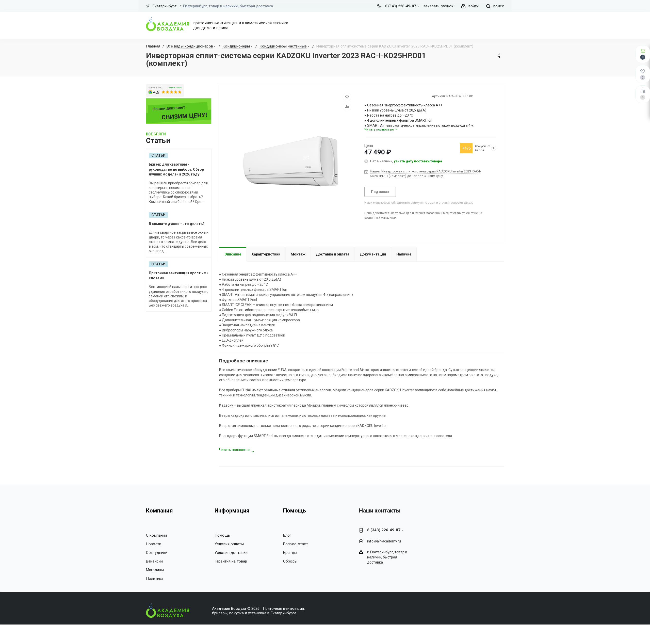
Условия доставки (231, 552)
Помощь (222, 535)
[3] (375, 96)
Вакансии (154, 561)
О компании (156, 535)
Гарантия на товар (231, 561)
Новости (153, 544)
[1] (366, 96)
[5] (385, 96)
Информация (232, 510)
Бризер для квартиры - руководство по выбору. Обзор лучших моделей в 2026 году (176, 169)
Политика (154, 578)
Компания (159, 510)
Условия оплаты (229, 544)
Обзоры (290, 561)
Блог (287, 535)
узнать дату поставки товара (418, 161)
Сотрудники (157, 552)
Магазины (155, 570)
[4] (380, 96)
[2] (371, 96)
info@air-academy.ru (384, 541)
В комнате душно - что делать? (177, 224)
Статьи (158, 155)
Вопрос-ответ (295, 544)
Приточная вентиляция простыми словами (178, 275)
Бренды (290, 552)
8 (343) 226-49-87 (400, 6)
